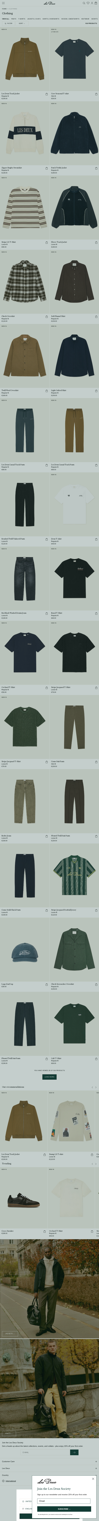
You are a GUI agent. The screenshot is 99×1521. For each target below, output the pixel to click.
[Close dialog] (93, 1479)
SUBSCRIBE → (64, 1509)
